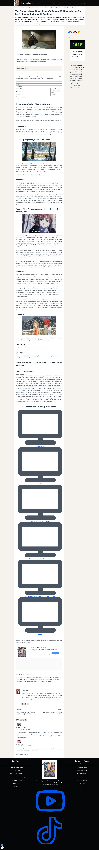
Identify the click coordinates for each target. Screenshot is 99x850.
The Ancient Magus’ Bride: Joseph (32, 679)
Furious (40, 634)
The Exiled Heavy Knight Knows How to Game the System (40, 596)
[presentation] (77, 44)
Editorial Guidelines (17, 780)
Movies (82, 777)
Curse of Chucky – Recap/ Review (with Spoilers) (51, 712)
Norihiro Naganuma (44, 677)
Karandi (19, 744)
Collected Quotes (82, 770)
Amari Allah (19, 24)
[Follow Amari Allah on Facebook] (22, 704)
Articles (82, 764)
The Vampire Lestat (40, 446)
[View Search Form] (84, 3)
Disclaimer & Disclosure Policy (17, 777)
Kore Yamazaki (34, 677)
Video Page (82, 786)
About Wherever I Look (17, 767)
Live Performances (72, 3)
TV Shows (45, 3)
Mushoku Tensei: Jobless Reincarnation (40, 559)
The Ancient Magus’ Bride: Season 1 (43, 681)
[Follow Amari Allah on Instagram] (25, 704)
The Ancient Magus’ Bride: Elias (24, 681)
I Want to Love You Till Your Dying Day (40, 521)
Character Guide (60, 3)
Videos (80, 3)
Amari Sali (20, 727)
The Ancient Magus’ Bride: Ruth (50, 679)
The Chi (40, 483)
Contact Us (17, 770)
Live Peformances (82, 773)
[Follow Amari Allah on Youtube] (28, 704)
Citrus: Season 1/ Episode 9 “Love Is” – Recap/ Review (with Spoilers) (26, 712)
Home (16, 7)
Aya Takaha (26, 677)
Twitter (45, 363)
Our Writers (17, 786)
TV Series (82, 783)
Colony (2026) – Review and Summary (77, 54)
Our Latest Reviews (82, 780)
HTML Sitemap (17, 783)
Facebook (20, 365)
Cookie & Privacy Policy (16, 773)
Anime (26, 7)
